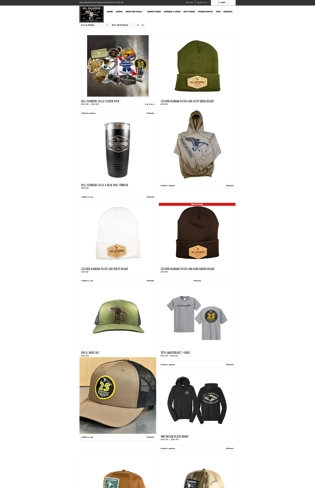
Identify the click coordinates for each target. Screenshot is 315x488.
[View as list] (142, 25)
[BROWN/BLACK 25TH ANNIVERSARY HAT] (117, 395)
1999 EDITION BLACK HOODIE (174, 436)
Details (151, 113)
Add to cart (88, 197)
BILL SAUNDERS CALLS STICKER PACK (100, 101)
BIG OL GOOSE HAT (90, 352)
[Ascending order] (107, 25)
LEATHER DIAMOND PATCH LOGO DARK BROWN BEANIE (187, 268)
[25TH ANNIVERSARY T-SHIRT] (197, 317)
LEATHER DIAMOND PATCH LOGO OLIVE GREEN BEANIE (187, 101)
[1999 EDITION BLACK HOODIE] (197, 401)
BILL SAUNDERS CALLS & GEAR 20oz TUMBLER (104, 184)
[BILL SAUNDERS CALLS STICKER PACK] (117, 66)
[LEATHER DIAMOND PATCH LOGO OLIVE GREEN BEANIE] (197, 66)
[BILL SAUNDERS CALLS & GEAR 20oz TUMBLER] (117, 149)
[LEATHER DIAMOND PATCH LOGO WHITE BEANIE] (117, 233)
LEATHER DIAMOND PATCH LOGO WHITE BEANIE (104, 268)
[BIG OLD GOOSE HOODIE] (197, 144)
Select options (89, 113)
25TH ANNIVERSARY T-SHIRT (175, 352)
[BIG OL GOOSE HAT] (117, 317)
